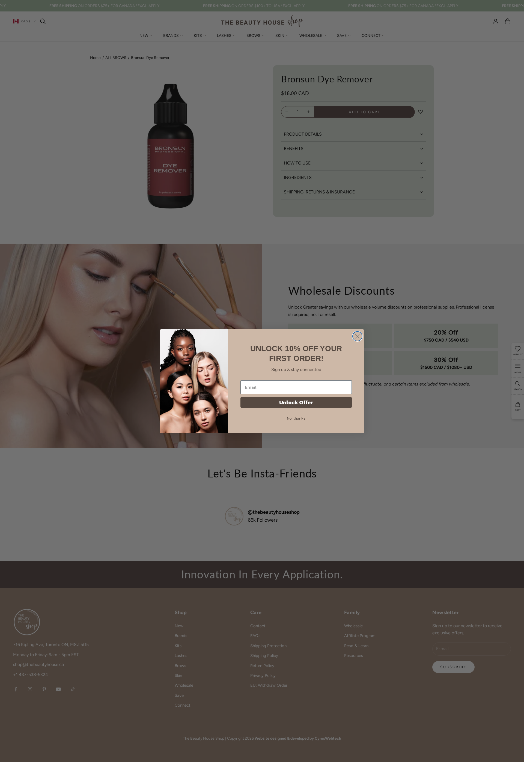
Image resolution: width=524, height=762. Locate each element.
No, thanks (296, 418)
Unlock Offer (296, 402)
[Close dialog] (357, 336)
